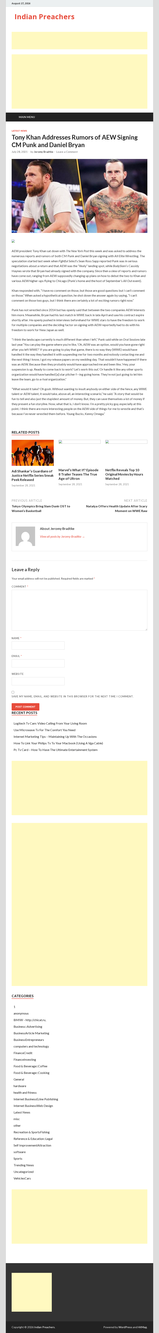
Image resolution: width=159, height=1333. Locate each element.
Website (18, 673)
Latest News (19, 131)
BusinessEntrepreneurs (29, 1039)
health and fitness (25, 1092)
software (20, 1152)
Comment (20, 586)
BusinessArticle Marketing (31, 1033)
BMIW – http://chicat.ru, (30, 1020)
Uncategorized (24, 1171)
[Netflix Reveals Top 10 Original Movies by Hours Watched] (126, 442)
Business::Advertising (28, 1026)
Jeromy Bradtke (43, 151)
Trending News (24, 1165)
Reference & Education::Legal (33, 1138)
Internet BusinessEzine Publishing (36, 1099)
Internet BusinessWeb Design (33, 1105)
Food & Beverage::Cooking (31, 1072)
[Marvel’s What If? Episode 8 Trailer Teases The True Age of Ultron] (80, 442)
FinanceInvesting (25, 1059)
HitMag (142, 1327)
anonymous (21, 1013)
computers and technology (31, 1046)
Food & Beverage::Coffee (30, 1066)
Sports (18, 1158)
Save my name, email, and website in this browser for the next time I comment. (73, 696)
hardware (20, 1086)
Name (17, 638)
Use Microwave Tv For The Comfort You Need (44, 730)
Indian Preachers (44, 16)
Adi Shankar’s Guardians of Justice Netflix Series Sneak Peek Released (33, 475)
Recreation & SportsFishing (32, 1132)
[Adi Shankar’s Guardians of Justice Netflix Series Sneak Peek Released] (33, 467)
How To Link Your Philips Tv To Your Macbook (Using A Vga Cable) (58, 743)
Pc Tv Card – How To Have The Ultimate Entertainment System (56, 750)
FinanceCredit (23, 1053)
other (17, 1125)
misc (17, 1119)
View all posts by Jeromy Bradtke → (62, 536)
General (19, 1079)
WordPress (125, 1327)
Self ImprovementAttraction (32, 1145)
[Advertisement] (82, 40)
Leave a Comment (67, 151)
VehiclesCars (22, 1178)
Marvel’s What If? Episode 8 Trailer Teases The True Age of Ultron (79, 474)
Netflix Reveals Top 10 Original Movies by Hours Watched (124, 474)
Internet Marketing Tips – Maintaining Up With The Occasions (55, 736)
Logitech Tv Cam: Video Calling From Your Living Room (50, 723)
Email (17, 656)
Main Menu (27, 117)
